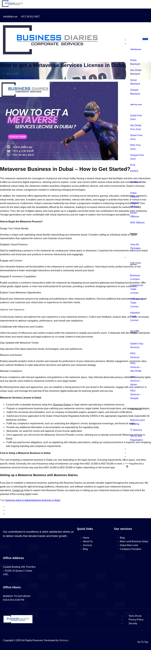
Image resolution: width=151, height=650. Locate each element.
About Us (135, 449)
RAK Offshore (137, 222)
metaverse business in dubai (45, 500)
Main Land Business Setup (134, 541)
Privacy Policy (136, 619)
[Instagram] (109, 15)
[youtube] (115, 15)
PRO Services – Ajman (135, 381)
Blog (132, 452)
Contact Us (136, 456)
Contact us (17, 490)
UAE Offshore (135, 182)
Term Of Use (135, 616)
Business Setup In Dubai (21, 77)
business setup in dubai (18, 500)
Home (133, 40)
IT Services (136, 430)
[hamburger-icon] (145, 39)
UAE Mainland (135, 49)
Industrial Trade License (135, 316)
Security (133, 623)
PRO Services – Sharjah (135, 394)
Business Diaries (62, 404)
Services (134, 257)
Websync (64, 640)
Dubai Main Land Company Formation (130, 547)
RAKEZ (134, 171)
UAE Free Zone (136, 104)
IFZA (132, 165)
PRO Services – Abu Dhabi (135, 367)
